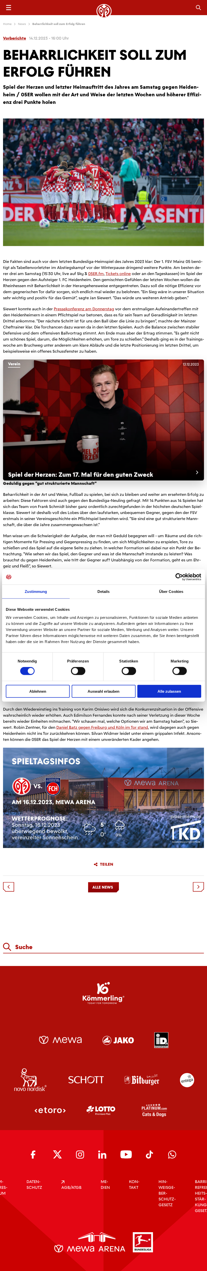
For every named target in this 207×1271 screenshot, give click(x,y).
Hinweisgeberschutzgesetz (167, 1193)
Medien (105, 1184)
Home (7, 24)
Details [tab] (103, 591)
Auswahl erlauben (103, 691)
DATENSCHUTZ (34, 1184)
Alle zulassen (169, 691)
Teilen (106, 864)
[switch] (78, 671)
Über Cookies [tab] (171, 591)
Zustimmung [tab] (36, 591)
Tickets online (118, 273)
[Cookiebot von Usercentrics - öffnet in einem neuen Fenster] (179, 577)
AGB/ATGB (71, 1187)
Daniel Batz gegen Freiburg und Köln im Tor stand (102, 727)
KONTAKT (134, 1184)
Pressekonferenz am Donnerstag (84, 309)
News (22, 24)
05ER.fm (96, 273)
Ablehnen (37, 691)
